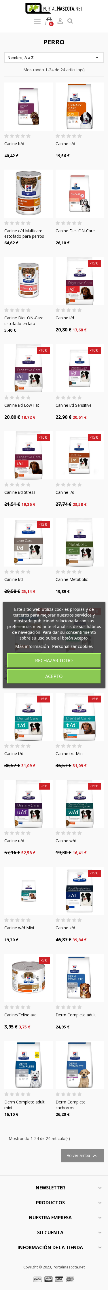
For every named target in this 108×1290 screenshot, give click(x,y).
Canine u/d (14, 840)
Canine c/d (65, 143)
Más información (32, 646)
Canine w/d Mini (19, 927)
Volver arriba (82, 1155)
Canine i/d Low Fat (21, 405)
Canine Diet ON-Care (75, 230)
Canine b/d (14, 143)
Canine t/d (13, 753)
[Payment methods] (54, 1279)
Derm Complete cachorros (71, 1104)
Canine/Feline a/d (20, 1015)
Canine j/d (65, 492)
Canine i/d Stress (19, 492)
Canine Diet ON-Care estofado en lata (23, 320)
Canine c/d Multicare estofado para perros (24, 233)
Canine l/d (13, 579)
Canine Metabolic (72, 579)
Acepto (54, 676)
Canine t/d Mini (70, 753)
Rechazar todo (54, 660)
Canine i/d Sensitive (74, 405)
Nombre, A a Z (54, 57)
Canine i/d (65, 317)
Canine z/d (65, 927)
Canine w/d (66, 840)
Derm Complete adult (76, 1015)
